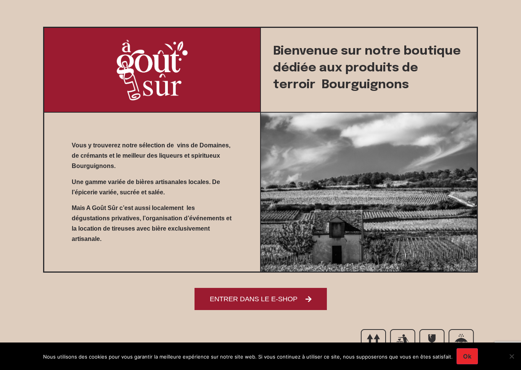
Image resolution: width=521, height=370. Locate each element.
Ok (467, 356)
